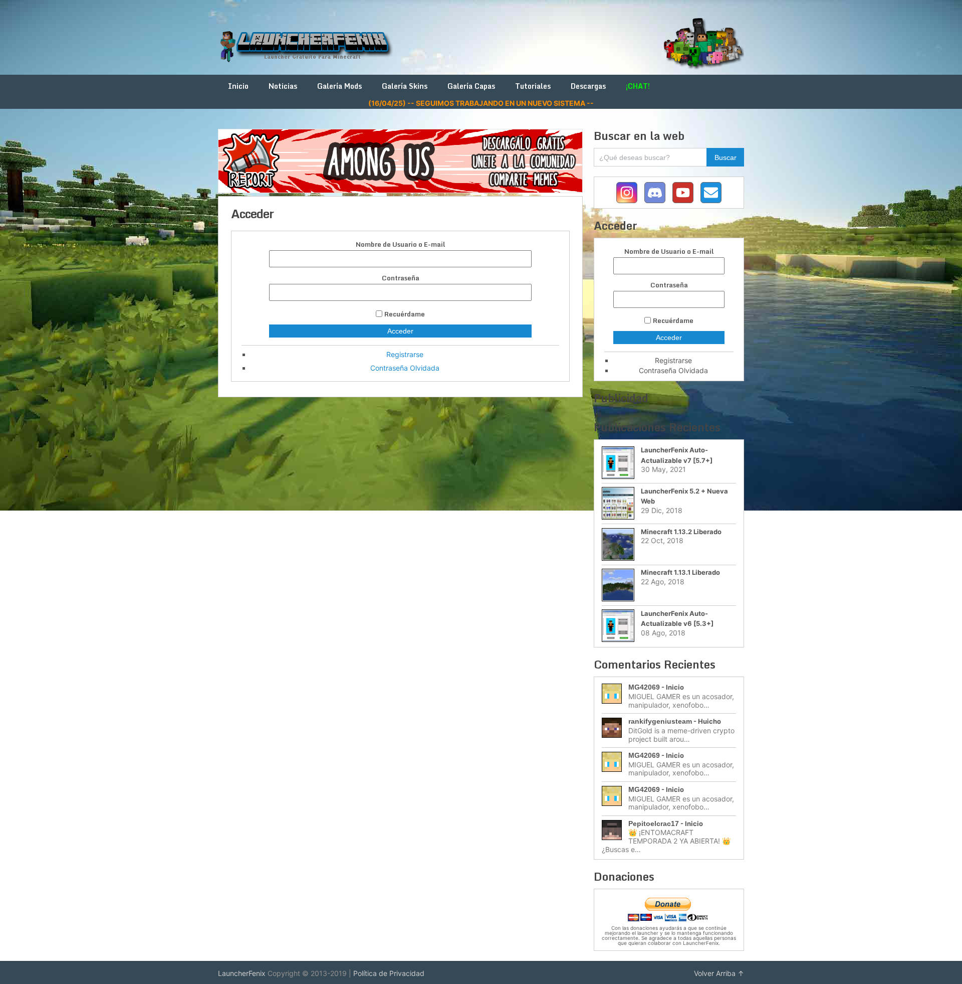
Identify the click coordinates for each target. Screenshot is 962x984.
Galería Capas (471, 86)
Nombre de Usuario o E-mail (400, 244)
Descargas (588, 86)
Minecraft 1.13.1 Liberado (680, 572)
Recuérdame (404, 313)
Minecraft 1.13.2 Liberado (681, 532)
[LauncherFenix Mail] (711, 193)
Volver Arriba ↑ (719, 973)
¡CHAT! (638, 86)
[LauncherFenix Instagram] (627, 193)
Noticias (283, 86)
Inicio (238, 86)
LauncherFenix (242, 973)
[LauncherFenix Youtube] (683, 193)
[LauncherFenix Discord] (655, 193)
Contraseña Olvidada (404, 368)
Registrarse (404, 354)
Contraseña (400, 278)
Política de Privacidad (388, 973)
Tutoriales (533, 86)
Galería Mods (339, 86)
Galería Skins (404, 86)
